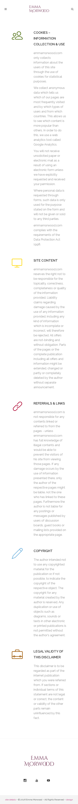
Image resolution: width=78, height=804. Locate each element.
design (69, 799)
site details (10, 799)
